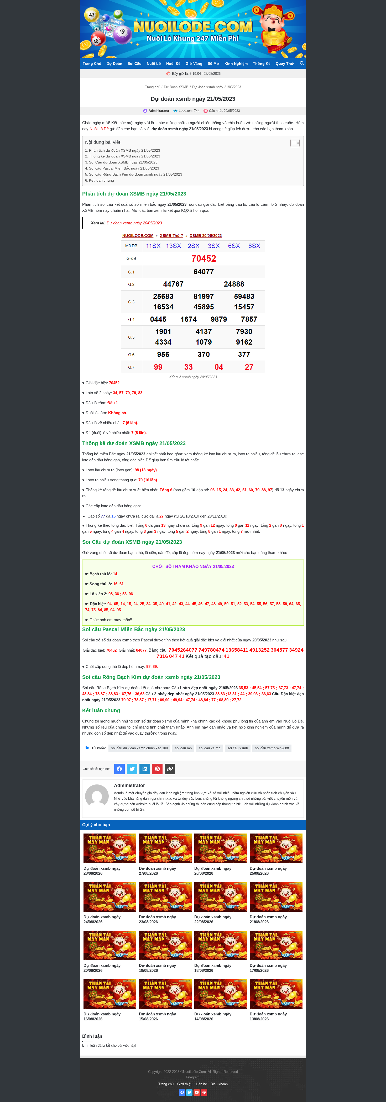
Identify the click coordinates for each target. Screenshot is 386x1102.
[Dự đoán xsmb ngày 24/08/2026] (110, 897)
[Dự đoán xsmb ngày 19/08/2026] (165, 945)
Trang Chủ (92, 63)
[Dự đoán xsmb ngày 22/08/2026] (220, 897)
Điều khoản (219, 1084)
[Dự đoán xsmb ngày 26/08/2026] (220, 848)
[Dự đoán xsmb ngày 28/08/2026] (110, 848)
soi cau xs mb (209, 748)
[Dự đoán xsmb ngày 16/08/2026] (110, 994)
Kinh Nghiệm (236, 63)
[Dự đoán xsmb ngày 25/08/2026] (276, 848)
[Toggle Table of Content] (292, 143)
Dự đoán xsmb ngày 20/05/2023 (134, 223)
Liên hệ (201, 1084)
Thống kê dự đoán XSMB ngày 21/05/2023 (124, 156)
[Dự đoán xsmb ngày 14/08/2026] (220, 994)
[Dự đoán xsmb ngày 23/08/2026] (165, 897)
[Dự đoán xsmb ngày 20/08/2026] (110, 945)
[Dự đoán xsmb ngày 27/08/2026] (165, 848)
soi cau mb (183, 748)
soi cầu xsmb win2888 (272, 748)
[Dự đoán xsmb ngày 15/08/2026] (165, 994)
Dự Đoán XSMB (176, 87)
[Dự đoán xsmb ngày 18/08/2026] (220, 945)
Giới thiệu (184, 1084)
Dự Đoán (114, 63)
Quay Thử (285, 63)
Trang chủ (152, 87)
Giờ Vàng (194, 63)
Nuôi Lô (154, 63)
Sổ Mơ (213, 63)
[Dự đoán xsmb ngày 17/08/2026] (276, 945)
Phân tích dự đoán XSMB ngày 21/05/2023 (124, 150)
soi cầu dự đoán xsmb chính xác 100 (139, 748)
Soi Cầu (135, 63)
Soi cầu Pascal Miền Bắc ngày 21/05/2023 (124, 168)
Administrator (129, 785)
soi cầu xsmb (237, 748)
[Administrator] (97, 795)
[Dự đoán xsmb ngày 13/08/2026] (276, 994)
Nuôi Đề (173, 63)
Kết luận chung (101, 180)
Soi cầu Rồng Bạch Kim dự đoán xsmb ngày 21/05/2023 (135, 174)
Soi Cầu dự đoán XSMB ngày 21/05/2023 (123, 162)
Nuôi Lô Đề (99, 128)
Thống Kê (261, 63)
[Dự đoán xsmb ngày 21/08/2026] (276, 897)
